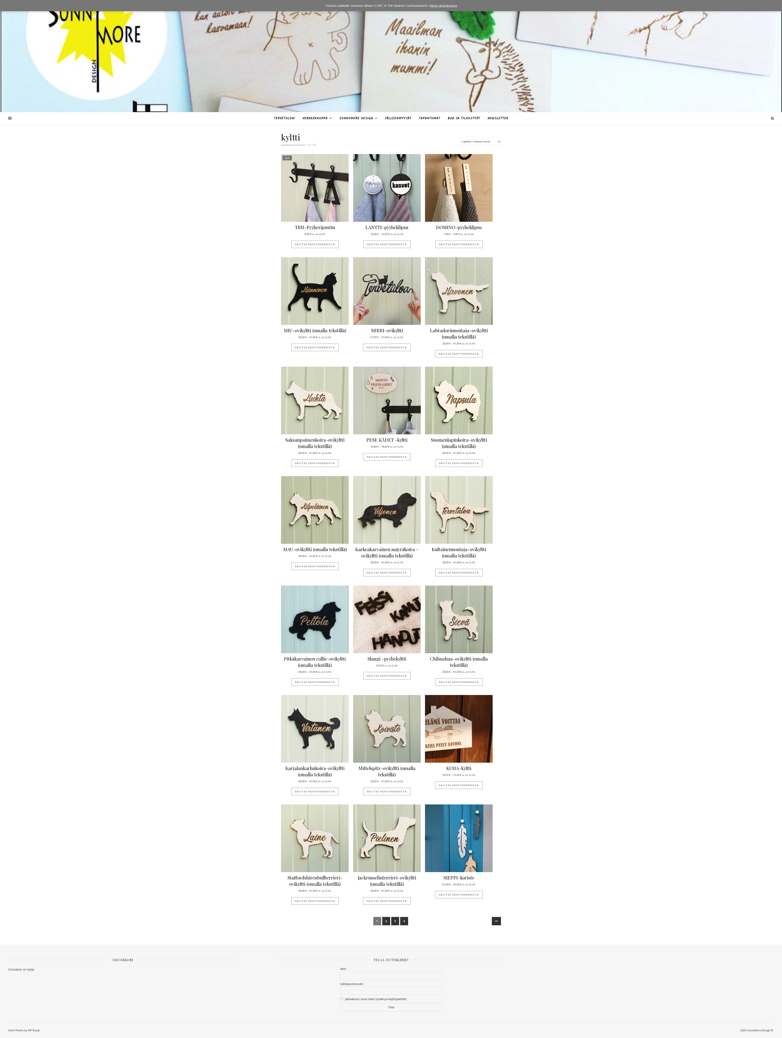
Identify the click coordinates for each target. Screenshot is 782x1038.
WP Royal (34, 1030)
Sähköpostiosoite (351, 984)
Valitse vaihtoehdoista (315, 244)
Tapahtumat (429, 118)
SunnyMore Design (356, 118)
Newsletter (498, 118)
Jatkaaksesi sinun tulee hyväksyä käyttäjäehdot (376, 999)
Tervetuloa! (284, 118)
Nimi (343, 969)
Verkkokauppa (315, 118)
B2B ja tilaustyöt (464, 118)
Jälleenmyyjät (398, 118)
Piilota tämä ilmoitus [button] (443, 5)
